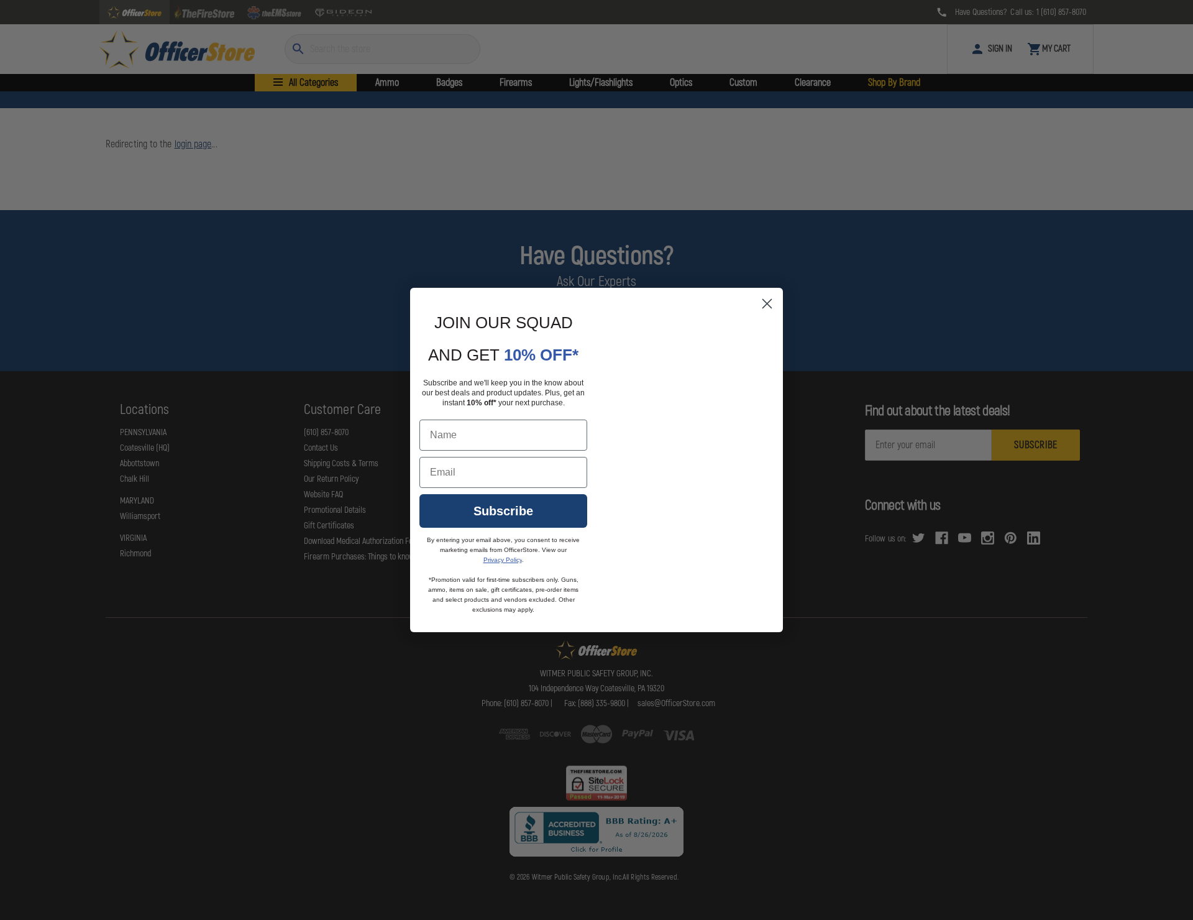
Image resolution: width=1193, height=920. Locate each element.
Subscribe (503, 511)
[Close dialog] (767, 304)
